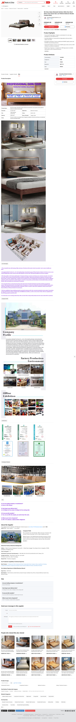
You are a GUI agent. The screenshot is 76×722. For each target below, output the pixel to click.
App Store (4, 710)
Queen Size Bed (43, 696)
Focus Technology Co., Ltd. (29, 717)
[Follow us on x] (67, 710)
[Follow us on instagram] (69, 710)
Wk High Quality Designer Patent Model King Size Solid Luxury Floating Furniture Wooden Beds (37, 651)
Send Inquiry (51, 26)
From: (7, 610)
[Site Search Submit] (48, 2)
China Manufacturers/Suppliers (29, 714)
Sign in (73, 3)
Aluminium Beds (5, 704)
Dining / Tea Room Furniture (61, 685)
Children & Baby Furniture (7, 696)
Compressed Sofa (19, 564)
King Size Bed (51, 696)
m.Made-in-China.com (40, 715)
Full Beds (57, 702)
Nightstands (28, 696)
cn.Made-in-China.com (49, 715)
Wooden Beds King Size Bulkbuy (23, 704)
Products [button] (20, 2)
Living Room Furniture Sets (19, 696)
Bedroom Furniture (12, 8)
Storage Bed (35, 696)
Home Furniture (23, 565)
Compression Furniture (14, 565)
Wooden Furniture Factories (7, 702)
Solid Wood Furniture (38, 565)
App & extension (61, 6)
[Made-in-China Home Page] (7, 2)
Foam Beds (13, 704)
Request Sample (63, 29)
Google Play (11, 710)
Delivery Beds (50, 702)
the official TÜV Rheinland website (35, 526)
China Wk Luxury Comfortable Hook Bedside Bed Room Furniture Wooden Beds (68, 651)
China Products (19, 714)
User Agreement (44, 717)
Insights (63, 714)
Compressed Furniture (5, 565)
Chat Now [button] (68, 26)
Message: (6, 616)
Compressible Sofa (27, 564)
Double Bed (26, 8)
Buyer (49, 6)
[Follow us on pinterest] (72, 710)
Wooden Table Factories (30, 702)
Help (54, 6)
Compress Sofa (34, 564)
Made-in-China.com (33, 715)
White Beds (63, 702)
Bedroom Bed (20, 8)
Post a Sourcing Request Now (34, 626)
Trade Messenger (20, 710)
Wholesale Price (45, 714)
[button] (44, 2)
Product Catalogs (18, 682)
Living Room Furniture (42, 564)
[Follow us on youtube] (70, 710)
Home (2, 8)
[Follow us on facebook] (65, 710)
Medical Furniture (29, 565)
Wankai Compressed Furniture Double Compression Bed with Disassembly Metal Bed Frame (21, 673)
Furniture (6, 8)
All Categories (5, 6)
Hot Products (14, 714)
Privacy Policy (56, 717)
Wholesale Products (38, 714)
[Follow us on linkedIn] (74, 710)
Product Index (58, 714)
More (2, 707)
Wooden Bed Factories (41, 702)
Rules (74, 6)
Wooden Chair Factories (19, 702)
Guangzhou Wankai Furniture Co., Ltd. (54, 17)
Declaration (50, 717)
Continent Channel (52, 714)
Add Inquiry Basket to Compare (21, 44)
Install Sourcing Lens (31, 710)
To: (7, 613)
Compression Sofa (11, 564)
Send (10, 626)
